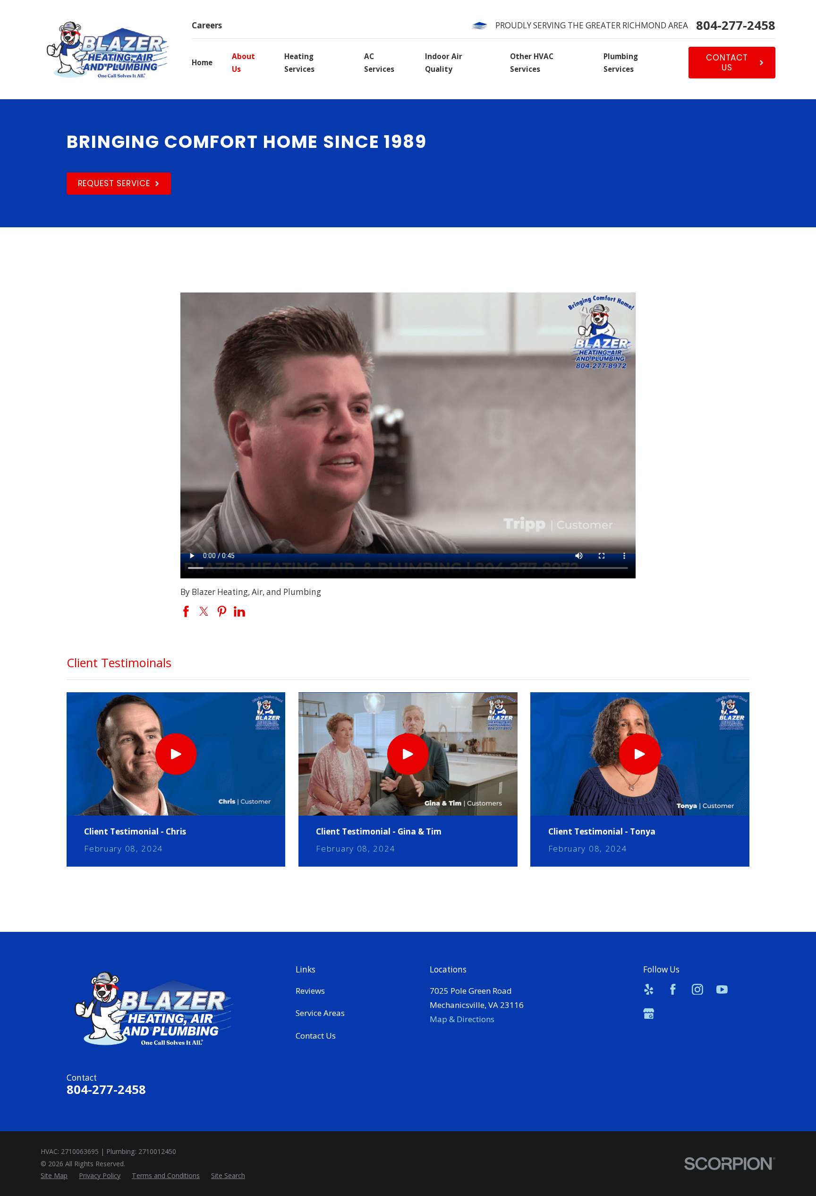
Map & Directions (462, 1019)
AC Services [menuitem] (379, 63)
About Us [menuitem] (243, 63)
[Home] (108, 49)
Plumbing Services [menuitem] (621, 63)
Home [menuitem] (202, 62)
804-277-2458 (735, 25)
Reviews (310, 990)
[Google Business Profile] (648, 1013)
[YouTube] (722, 989)
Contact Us (316, 1035)
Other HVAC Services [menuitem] (531, 63)
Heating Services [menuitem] (299, 63)
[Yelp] (648, 989)
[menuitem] (54, 1175)
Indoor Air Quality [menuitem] (443, 63)
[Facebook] (673, 989)
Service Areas (320, 1012)
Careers (207, 25)
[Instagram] (697, 989)
